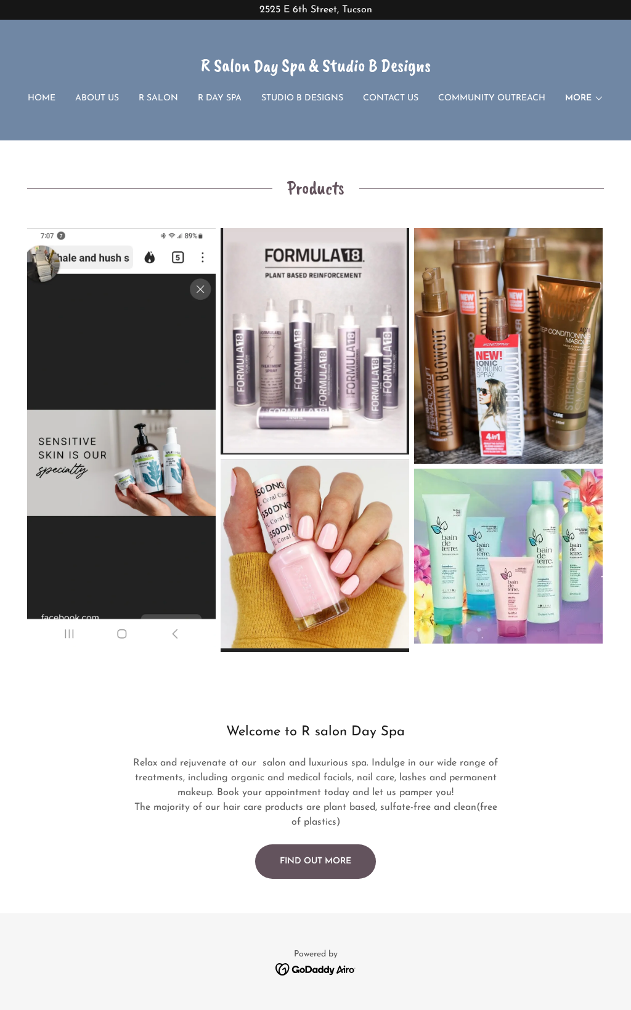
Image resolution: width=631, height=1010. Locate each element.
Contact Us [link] (390, 98)
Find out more (315, 861)
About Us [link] (97, 98)
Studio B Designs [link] (302, 98)
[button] (584, 98)
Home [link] (41, 98)
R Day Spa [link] (220, 98)
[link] (316, 69)
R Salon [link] (158, 98)
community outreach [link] (491, 98)
